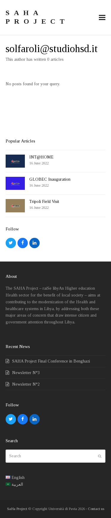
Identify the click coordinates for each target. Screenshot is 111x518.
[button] (102, 17)
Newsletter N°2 (26, 384)
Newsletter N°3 (26, 373)
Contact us (96, 508)
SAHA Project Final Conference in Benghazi (51, 361)
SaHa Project (17, 508)
